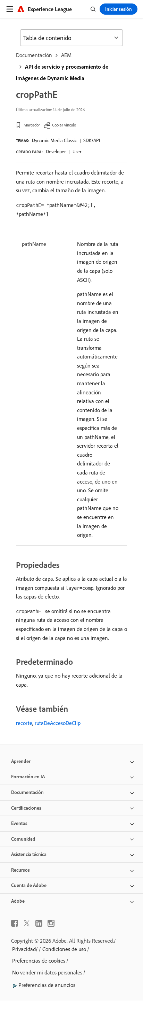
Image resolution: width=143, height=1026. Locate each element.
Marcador (32, 125)
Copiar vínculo (64, 125)
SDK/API (91, 140)
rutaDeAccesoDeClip (58, 722)
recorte (24, 722)
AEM (66, 55)
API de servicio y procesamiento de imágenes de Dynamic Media (62, 72)
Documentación (34, 55)
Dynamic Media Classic (54, 140)
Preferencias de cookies (38, 960)
